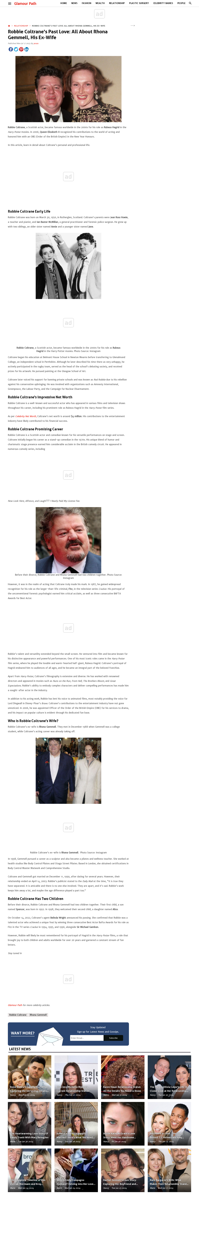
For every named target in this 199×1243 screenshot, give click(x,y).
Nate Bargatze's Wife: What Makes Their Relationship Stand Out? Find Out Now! (168, 1184)
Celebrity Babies (163, 3)
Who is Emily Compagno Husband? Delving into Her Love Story (75, 1184)
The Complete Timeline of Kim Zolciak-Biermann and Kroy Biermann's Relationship (27, 1184)
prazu (36, 43)
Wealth (100, 3)
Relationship (117, 3)
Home (63, 3)
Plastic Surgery (139, 3)
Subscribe (113, 1038)
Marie (12, 1141)
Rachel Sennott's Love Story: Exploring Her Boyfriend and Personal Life (120, 1184)
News (74, 3)
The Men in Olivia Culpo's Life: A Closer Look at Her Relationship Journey (168, 1090)
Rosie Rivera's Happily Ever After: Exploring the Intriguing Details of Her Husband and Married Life (29, 1090)
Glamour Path (25, 4)
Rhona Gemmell (38, 1015)
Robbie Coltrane (17, 1015)
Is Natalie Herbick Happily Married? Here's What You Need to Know (75, 1137)
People (181, 3)
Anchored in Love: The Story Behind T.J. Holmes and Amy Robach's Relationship (166, 1137)
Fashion (86, 3)
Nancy (13, 1095)
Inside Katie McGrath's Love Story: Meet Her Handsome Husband (119, 1137)
